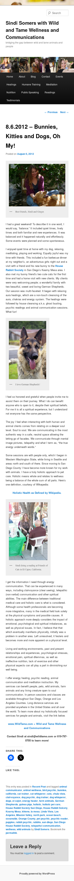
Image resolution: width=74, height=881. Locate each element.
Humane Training (31, 84)
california (11, 793)
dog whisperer (58, 797)
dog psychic (28, 797)
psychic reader (59, 818)
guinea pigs (25, 804)
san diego (47, 822)
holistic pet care (51, 804)
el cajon (16, 801)
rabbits (37, 822)
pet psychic (43, 818)
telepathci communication (45, 825)
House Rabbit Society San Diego (24, 808)
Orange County (27, 818)
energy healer (30, 801)
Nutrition (11, 92)
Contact (46, 76)
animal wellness (32, 790)
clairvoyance (13, 797)
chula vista (59, 793)
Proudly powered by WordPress (37, 873)
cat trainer (23, 793)
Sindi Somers (41, 829)
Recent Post (39, 786)
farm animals (46, 801)
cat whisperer (38, 793)
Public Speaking (30, 92)
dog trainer (42, 797)
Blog (33, 76)
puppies (10, 822)
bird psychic (49, 790)
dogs (8, 801)
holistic (37, 804)
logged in (29, 853)
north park (39, 815)
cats (49, 793)
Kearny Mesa (13, 811)
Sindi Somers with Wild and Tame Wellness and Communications (32, 29)
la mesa (35, 811)
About (22, 76)
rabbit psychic (24, 822)
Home (10, 76)
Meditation (51, 84)
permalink (11, 833)
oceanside (11, 818)
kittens (26, 811)
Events (59, 76)
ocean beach (53, 815)
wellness (11, 829)
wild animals (24, 829)
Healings (11, 84)
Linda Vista (47, 811)
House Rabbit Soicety (55, 808)
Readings (50, 92)
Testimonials (13, 100)
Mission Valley (24, 815)
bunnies (61, 790)
